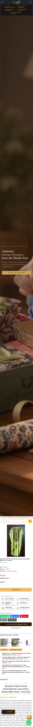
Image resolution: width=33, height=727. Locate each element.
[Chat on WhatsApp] (28, 722)
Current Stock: (4, 578)
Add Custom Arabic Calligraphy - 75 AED (16, 624)
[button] (16, 628)
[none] (16, 541)
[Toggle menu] (2, 2)
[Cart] (31, 2)
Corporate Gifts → (17, 276)
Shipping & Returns (13, 517)
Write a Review (3, 562)
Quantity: (3, 582)
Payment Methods (23, 517)
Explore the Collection (16, 272)
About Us (4, 517)
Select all (4, 649)
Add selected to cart (15, 649)
